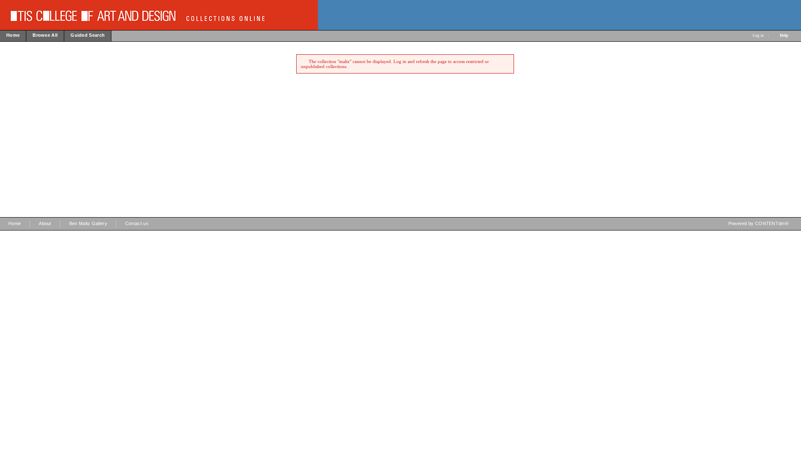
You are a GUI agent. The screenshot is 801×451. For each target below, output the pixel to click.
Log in (758, 35)
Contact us (137, 223)
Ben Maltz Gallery (88, 223)
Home (14, 223)
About (45, 223)
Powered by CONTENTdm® (758, 223)
